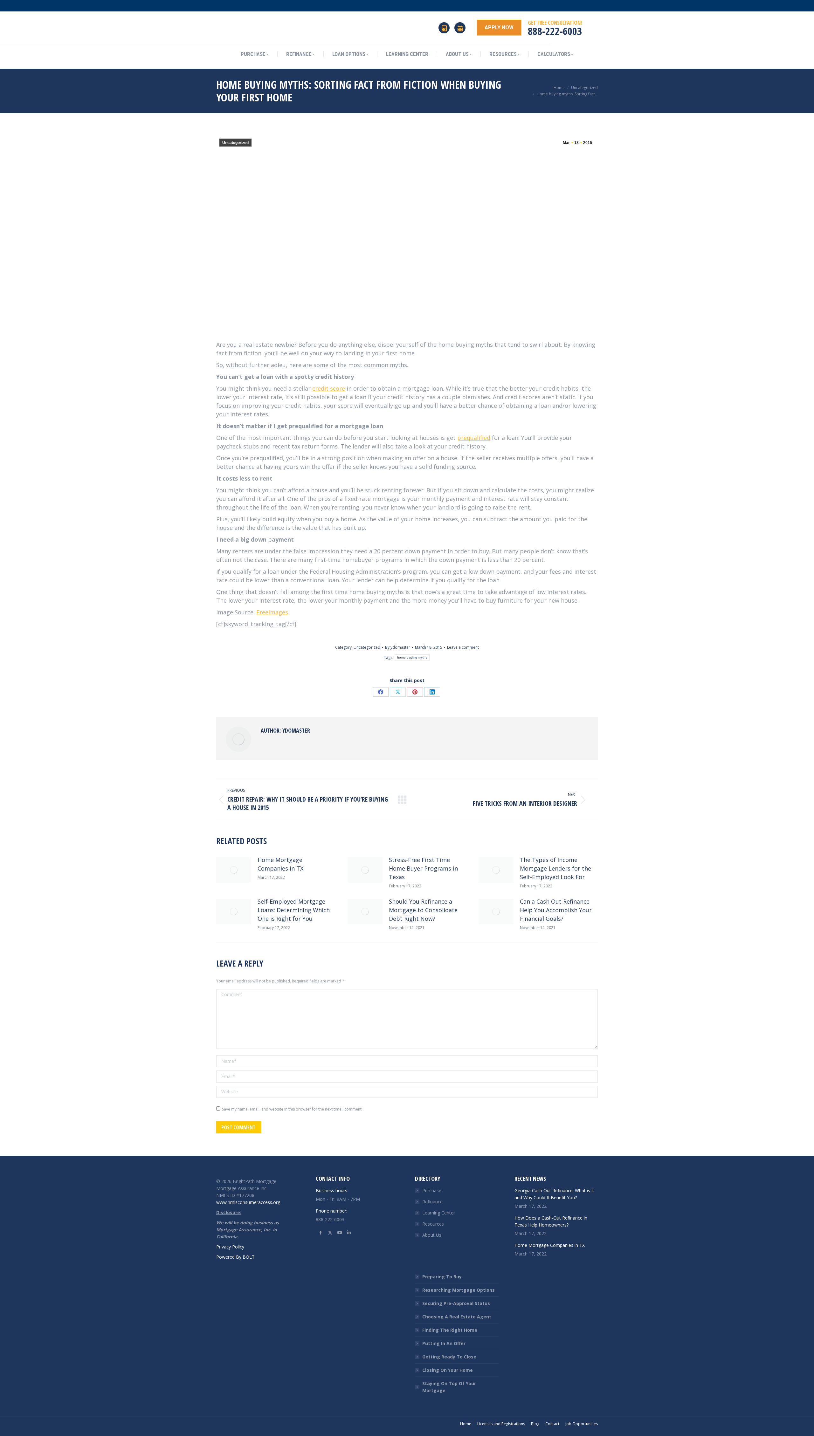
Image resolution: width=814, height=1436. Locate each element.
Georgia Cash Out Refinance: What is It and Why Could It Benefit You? (554, 1193)
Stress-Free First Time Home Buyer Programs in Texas (423, 868)
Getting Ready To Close (449, 1357)
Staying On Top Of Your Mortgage (449, 1386)
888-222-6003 (555, 31)
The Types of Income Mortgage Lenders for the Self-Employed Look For (555, 868)
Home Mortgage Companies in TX (280, 864)
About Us (431, 1235)
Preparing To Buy (442, 1277)
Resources (433, 1224)
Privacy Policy (230, 1247)
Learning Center (438, 1213)
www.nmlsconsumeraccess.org (248, 1202)
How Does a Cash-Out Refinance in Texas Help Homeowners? (550, 1221)
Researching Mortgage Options (458, 1290)
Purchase (431, 1190)
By (397, 647)
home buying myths (412, 657)
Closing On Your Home (447, 1370)
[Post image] (233, 870)
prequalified (473, 437)
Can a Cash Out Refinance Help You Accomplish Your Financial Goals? (556, 910)
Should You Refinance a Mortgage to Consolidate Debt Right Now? (423, 910)
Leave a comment (463, 647)
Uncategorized (235, 142)
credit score (328, 388)
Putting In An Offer (444, 1343)
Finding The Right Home (449, 1330)
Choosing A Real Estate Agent (456, 1317)
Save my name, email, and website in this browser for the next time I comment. (292, 1109)
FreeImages (272, 612)
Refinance (432, 1202)
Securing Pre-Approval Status (456, 1303)
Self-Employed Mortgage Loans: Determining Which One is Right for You (294, 910)
